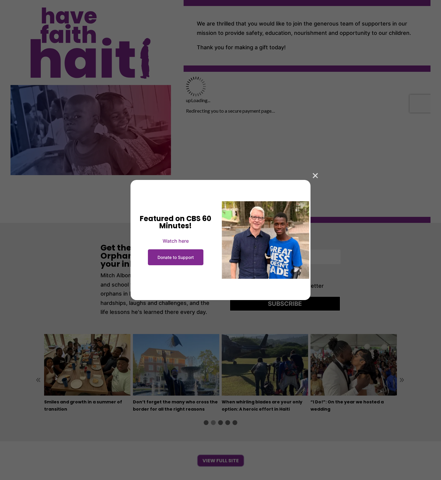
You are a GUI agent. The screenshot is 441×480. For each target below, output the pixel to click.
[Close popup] (315, 175)
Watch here (176, 241)
